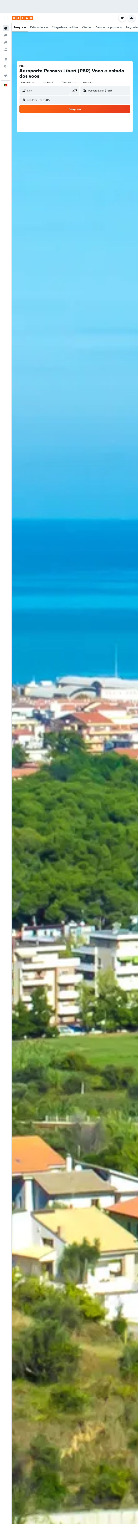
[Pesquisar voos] (5, 28)
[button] (5, 18)
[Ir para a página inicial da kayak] (22, 18)
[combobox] (69, 82)
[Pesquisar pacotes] (5, 49)
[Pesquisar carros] (5, 42)
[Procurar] (5, 35)
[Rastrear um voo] (5, 66)
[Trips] (5, 75)
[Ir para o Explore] (5, 59)
